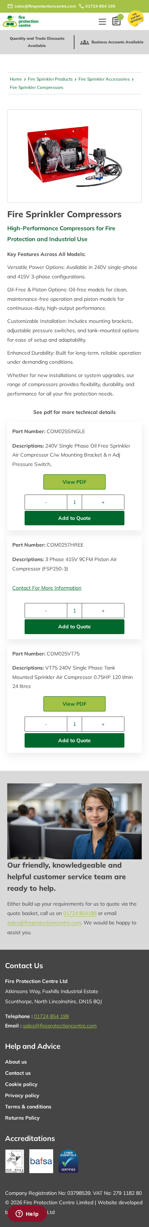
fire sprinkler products (50, 79)
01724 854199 (80, 913)
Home (16, 79)
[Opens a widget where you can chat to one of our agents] (27, 1214)
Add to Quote (74, 518)
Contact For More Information (46, 588)
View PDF (74, 482)
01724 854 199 (100, 6)
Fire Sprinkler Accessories (104, 79)
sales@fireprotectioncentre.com (45, 6)
